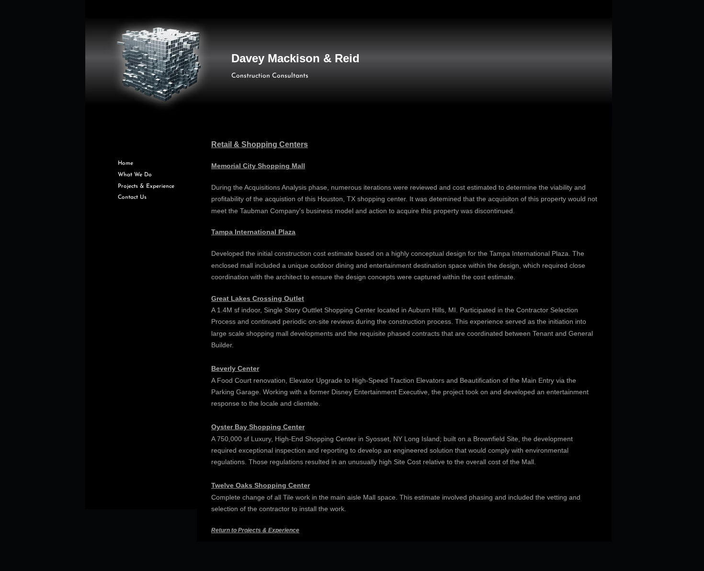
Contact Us (132, 197)
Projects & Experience (146, 186)
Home (125, 163)
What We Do (135, 175)
